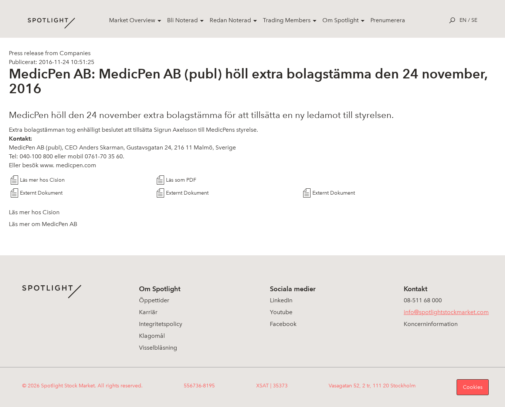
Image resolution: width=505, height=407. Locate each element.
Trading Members (287, 20)
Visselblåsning (158, 347)
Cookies (472, 387)
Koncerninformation (431, 323)
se (474, 20)
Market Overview (132, 20)
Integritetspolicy (160, 323)
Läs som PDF (181, 180)
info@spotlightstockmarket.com (446, 312)
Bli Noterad (182, 20)
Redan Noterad (230, 20)
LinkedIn (281, 300)
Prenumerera (387, 20)
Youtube (281, 312)
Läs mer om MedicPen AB (43, 224)
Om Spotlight (340, 20)
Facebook (283, 323)
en (463, 20)
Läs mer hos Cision (42, 180)
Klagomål (152, 335)
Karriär (148, 312)
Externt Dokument (41, 193)
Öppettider (154, 300)
